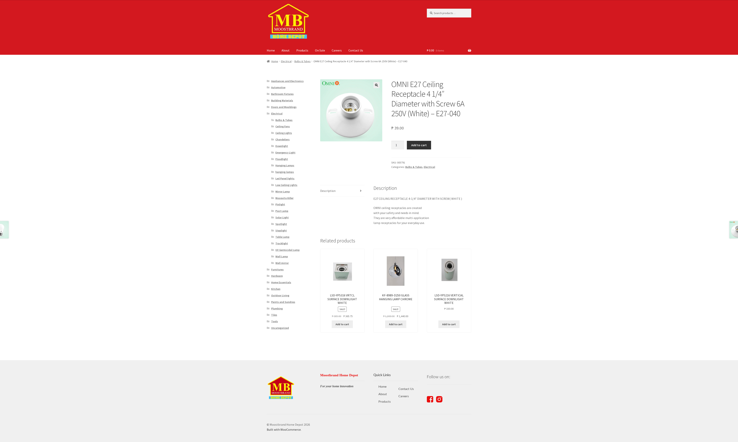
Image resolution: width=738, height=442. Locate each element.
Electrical (286, 61)
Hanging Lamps (284, 165)
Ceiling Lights (283, 133)
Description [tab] (328, 191)
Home (271, 50)
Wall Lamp (281, 256)
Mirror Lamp (282, 191)
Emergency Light (285, 152)
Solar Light (282, 217)
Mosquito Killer (284, 198)
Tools (274, 321)
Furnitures (277, 269)
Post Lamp (281, 211)
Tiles (274, 315)
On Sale (320, 50)
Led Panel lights (284, 178)
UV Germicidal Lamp (287, 250)
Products (302, 50)
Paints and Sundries (283, 302)
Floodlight (281, 159)
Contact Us (355, 50)
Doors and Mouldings (284, 107)
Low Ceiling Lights (286, 185)
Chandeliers (282, 139)
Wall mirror (282, 263)
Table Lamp (282, 237)
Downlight (281, 146)
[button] (376, 85)
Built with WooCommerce (284, 429)
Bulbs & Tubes (302, 61)
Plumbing (277, 308)
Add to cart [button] (342, 324)
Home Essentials (281, 282)
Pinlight (280, 204)
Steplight (281, 230)
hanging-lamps (284, 172)
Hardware (277, 276)
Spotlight (281, 224)
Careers (337, 50)
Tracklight (281, 243)
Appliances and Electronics (287, 81)
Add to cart (419, 145)
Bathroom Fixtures (282, 94)
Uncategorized (280, 328)
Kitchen (275, 289)
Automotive (278, 87)
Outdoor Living (280, 295)
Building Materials (282, 100)
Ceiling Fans (282, 126)
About (286, 50)
